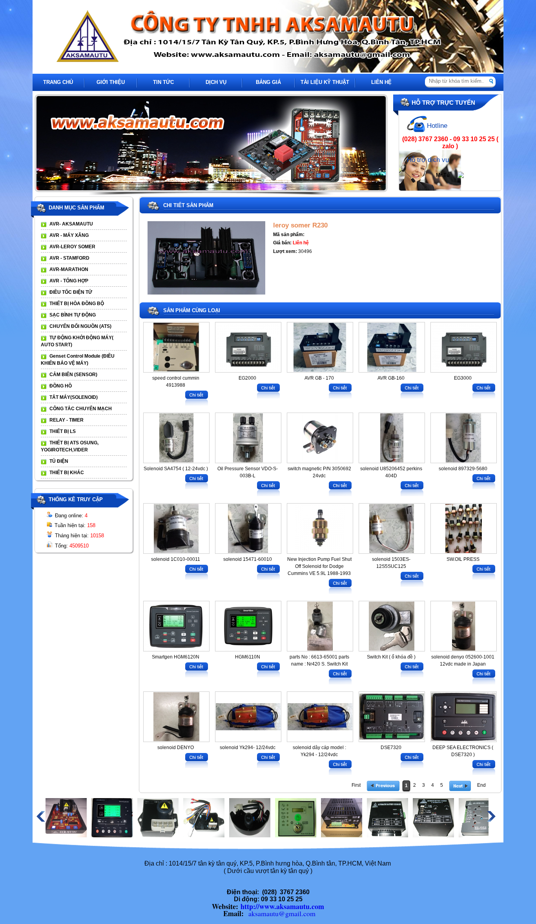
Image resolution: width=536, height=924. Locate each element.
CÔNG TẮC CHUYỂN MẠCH (80, 408)
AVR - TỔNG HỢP (68, 281)
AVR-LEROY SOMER (72, 246)
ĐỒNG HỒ (60, 386)
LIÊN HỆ (381, 82)
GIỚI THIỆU (111, 82)
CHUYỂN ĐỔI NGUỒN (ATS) (80, 326)
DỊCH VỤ (216, 82)
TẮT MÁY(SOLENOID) (73, 397)
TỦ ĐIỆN (58, 461)
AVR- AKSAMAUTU (71, 224)
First (356, 785)
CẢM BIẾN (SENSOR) (73, 374)
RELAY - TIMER (66, 420)
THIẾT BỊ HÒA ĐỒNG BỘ (76, 303)
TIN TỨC (163, 82)
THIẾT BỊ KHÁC (66, 472)
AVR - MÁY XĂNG (69, 235)
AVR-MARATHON (68, 269)
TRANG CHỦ (58, 82)
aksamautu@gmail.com (281, 913)
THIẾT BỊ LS (62, 431)
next (385, 143)
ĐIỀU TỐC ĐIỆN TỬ (70, 292)
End (481, 785)
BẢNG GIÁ (268, 82)
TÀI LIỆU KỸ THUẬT (325, 82)
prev (50, 143)
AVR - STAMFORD (69, 258)
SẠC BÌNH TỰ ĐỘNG (72, 315)
